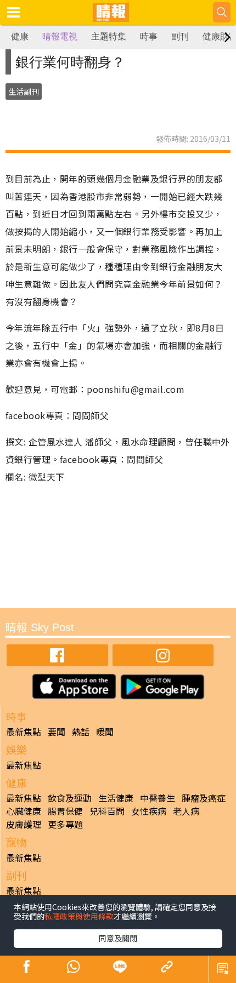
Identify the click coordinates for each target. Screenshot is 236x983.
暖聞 (105, 731)
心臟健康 (23, 811)
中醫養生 (157, 797)
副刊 (180, 36)
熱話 (80, 731)
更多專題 (65, 824)
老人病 (186, 811)
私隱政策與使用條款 (79, 916)
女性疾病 (148, 811)
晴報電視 (59, 36)
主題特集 (108, 36)
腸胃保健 (65, 811)
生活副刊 (23, 91)
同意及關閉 (118, 938)
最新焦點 (23, 731)
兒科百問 (107, 811)
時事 (149, 36)
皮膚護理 (23, 824)
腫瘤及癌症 (204, 797)
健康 (20, 36)
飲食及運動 (70, 797)
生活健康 (115, 797)
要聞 (56, 731)
